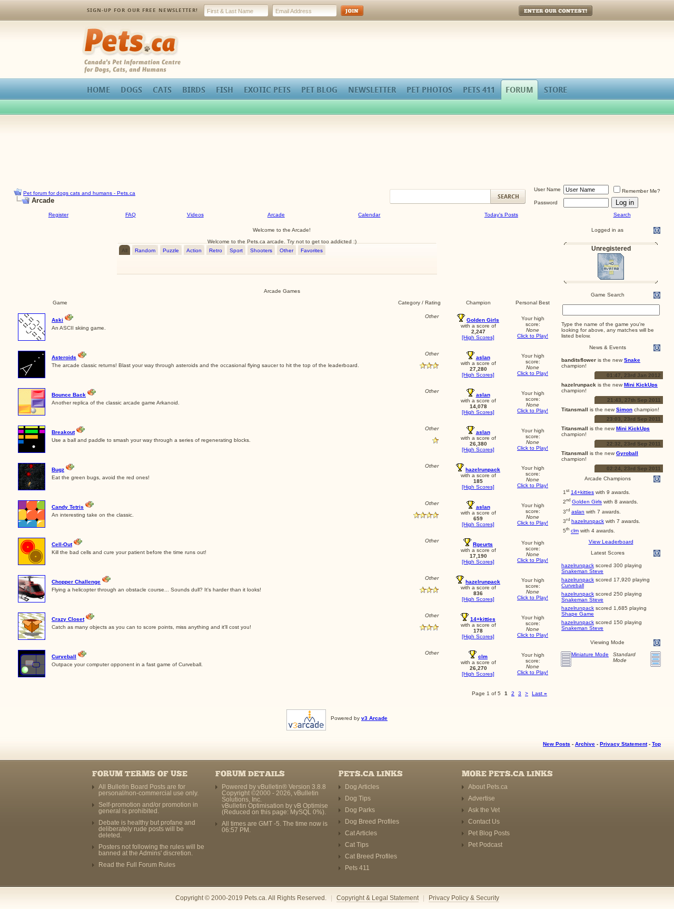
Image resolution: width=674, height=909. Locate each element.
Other (286, 250)
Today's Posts (501, 215)
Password (546, 202)
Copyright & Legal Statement (377, 898)
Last (539, 693)
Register (58, 215)
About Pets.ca (488, 787)
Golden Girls (587, 502)
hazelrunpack (587, 521)
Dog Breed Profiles (372, 821)
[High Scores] (478, 337)
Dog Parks (360, 810)
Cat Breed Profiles (371, 856)
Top (656, 744)
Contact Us (484, 821)
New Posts (556, 744)
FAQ (130, 215)
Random (145, 250)
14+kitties (582, 492)
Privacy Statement (623, 744)
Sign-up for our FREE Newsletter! (142, 10)
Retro (215, 250)
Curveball (572, 585)
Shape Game (577, 614)
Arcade (276, 215)
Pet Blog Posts (489, 833)
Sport (236, 250)
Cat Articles (361, 833)
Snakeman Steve (582, 571)
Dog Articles (362, 787)
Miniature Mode (590, 654)
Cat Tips (357, 844)
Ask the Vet (484, 810)
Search (622, 215)
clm (575, 531)
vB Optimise (311, 805)
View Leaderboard (611, 542)
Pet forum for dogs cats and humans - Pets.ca (79, 193)
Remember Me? (641, 191)
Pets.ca (93, 29)
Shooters (261, 250)
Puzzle (171, 250)
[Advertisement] (337, 149)
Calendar (369, 215)
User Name (547, 189)
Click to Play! (532, 336)
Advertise (481, 798)
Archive (585, 744)
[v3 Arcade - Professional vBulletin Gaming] (306, 718)
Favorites (312, 250)
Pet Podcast (485, 844)
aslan (577, 512)
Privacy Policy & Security (464, 898)
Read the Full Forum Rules (136, 864)
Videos (195, 215)
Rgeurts (483, 544)
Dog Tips (358, 798)
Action (194, 250)
